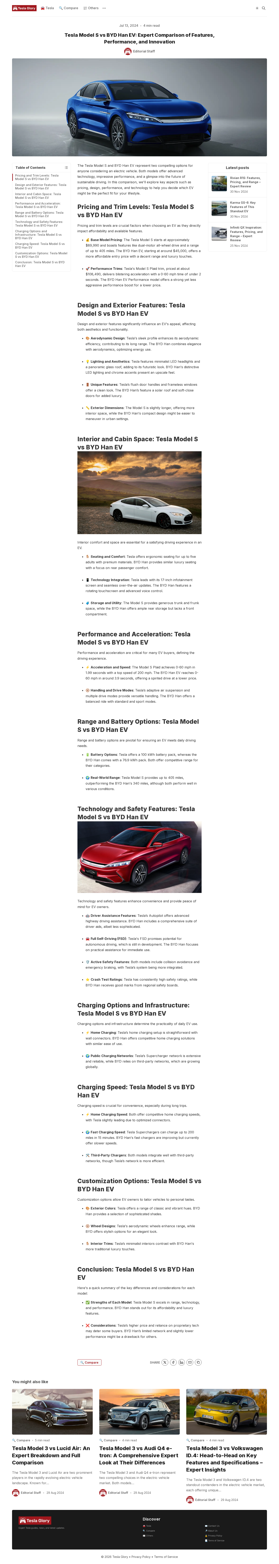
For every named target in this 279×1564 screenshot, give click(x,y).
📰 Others (90, 8)
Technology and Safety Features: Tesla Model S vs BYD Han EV (39, 223)
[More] (104, 8)
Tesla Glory (120, 1556)
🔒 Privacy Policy (213, 1535)
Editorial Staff (31, 1492)
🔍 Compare (68, 8)
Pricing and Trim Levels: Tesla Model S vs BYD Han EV (37, 177)
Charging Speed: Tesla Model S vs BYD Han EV (40, 245)
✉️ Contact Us (212, 1526)
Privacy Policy (141, 1556)
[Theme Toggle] (257, 8)
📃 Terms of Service (214, 1540)
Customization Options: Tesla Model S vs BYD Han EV (41, 254)
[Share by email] (189, 1362)
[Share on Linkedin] (181, 1362)
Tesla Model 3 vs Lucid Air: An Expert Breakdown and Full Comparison (51, 1455)
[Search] (263, 8)
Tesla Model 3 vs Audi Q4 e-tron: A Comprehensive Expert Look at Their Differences (138, 1455)
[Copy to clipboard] (198, 1362)
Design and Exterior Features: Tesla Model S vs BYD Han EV (40, 186)
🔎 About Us (211, 1531)
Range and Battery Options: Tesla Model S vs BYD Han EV (39, 214)
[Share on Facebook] (173, 1362)
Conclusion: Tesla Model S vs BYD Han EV (40, 263)
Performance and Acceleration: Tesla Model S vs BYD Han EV (38, 204)
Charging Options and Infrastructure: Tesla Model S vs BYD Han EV (38, 234)
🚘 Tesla (47, 8)
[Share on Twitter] (165, 1362)
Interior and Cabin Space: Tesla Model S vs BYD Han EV (38, 195)
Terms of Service (166, 1556)
